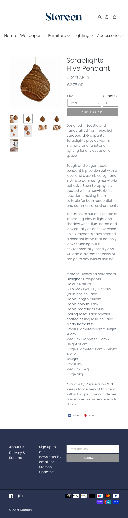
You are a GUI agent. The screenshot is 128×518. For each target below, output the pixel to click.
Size (70, 96)
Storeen (26, 510)
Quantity (110, 96)
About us (16, 447)
